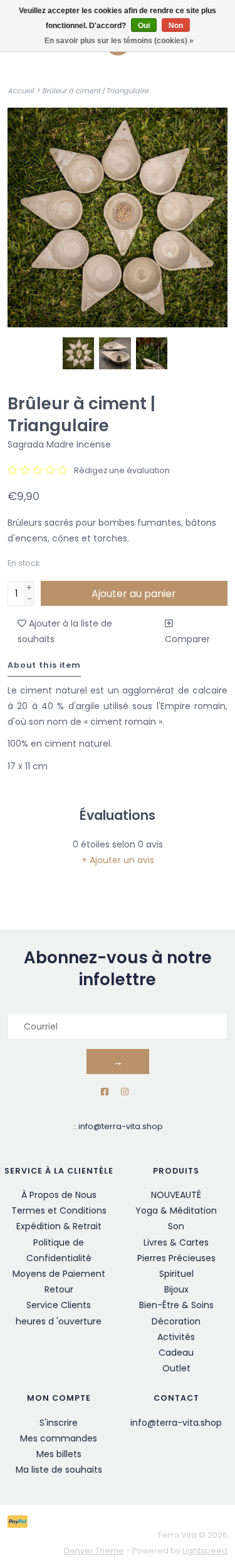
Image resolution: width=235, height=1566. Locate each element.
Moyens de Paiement (59, 1273)
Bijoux (176, 1289)
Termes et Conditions (59, 1210)
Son (176, 1226)
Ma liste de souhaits (59, 1469)
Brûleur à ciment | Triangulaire (95, 91)
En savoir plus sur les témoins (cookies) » (119, 40)
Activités (176, 1337)
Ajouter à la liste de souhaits (65, 631)
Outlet (176, 1368)
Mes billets (58, 1454)
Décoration (176, 1321)
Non (176, 25)
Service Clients (58, 1305)
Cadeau (176, 1352)
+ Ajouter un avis (117, 860)
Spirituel (176, 1273)
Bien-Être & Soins (176, 1305)
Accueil (21, 91)
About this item (44, 665)
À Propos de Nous (59, 1195)
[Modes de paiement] (20, 1520)
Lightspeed (204, 1550)
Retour (58, 1289)
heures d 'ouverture (59, 1321)
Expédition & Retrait (59, 1226)
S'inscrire (58, 1422)
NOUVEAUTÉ (176, 1195)
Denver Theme (94, 1550)
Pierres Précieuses (176, 1258)
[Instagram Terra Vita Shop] (124, 1092)
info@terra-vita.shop (120, 1126)
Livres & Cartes (176, 1242)
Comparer (187, 639)
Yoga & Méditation (176, 1210)
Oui (144, 25)
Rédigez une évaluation (122, 470)
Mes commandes (58, 1438)
